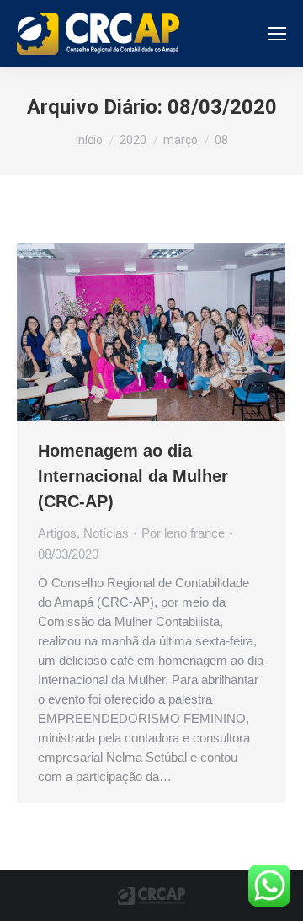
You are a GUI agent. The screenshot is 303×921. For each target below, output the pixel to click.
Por (183, 533)
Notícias (106, 533)
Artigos (57, 533)
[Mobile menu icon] (277, 33)
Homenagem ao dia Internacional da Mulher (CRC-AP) (133, 476)
